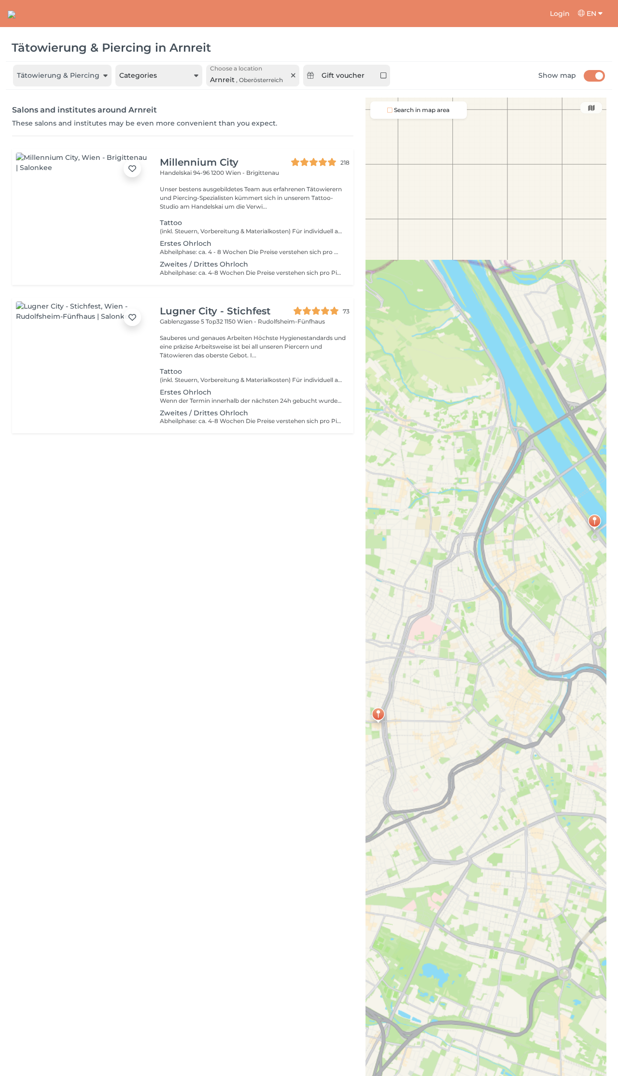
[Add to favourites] (132, 168)
